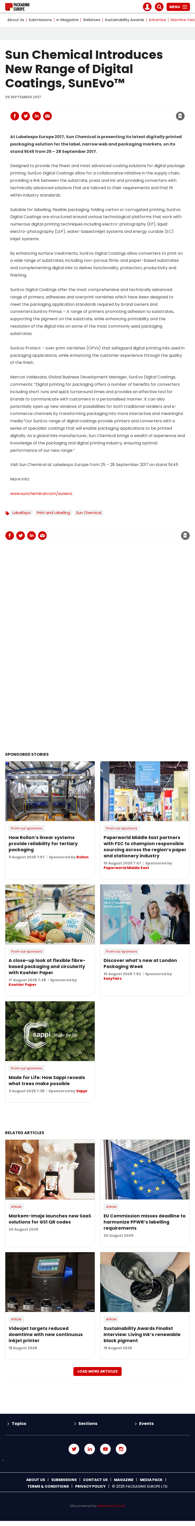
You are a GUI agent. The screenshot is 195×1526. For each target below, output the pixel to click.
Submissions (40, 19)
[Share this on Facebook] (14, 116)
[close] (139, 113)
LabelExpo (21, 512)
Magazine (124, 1479)
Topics (19, 1423)
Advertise (157, 19)
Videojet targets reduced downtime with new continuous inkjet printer (46, 1334)
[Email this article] (47, 116)
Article (16, 1206)
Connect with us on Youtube (105, 1449)
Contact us (95, 1479)
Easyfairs (113, 978)
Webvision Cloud (111, 1506)
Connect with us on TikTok (97, 1460)
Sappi (81, 1091)
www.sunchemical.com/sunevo (41, 493)
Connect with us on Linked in (89, 1449)
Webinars (91, 19)
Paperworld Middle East (126, 867)
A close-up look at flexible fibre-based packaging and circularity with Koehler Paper (47, 966)
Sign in (111, 105)
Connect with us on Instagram (121, 1449)
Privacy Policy (90, 1486)
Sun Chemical (88, 512)
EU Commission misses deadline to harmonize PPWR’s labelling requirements (145, 1222)
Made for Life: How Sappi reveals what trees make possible (47, 1080)
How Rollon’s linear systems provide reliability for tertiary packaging (43, 843)
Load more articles (97, 1371)
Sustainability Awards (124, 19)
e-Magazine (67, 19)
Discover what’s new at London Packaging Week (140, 963)
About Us (15, 19)
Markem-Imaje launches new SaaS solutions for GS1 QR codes (50, 1219)
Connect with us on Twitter (74, 1449)
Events (146, 1423)
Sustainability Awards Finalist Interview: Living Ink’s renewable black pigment (142, 1334)
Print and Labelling (53, 512)
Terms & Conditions (48, 1486)
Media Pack (151, 1479)
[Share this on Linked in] (36, 116)
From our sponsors (26, 828)
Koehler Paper (23, 984)
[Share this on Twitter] (25, 116)
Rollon (82, 857)
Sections (87, 1423)
